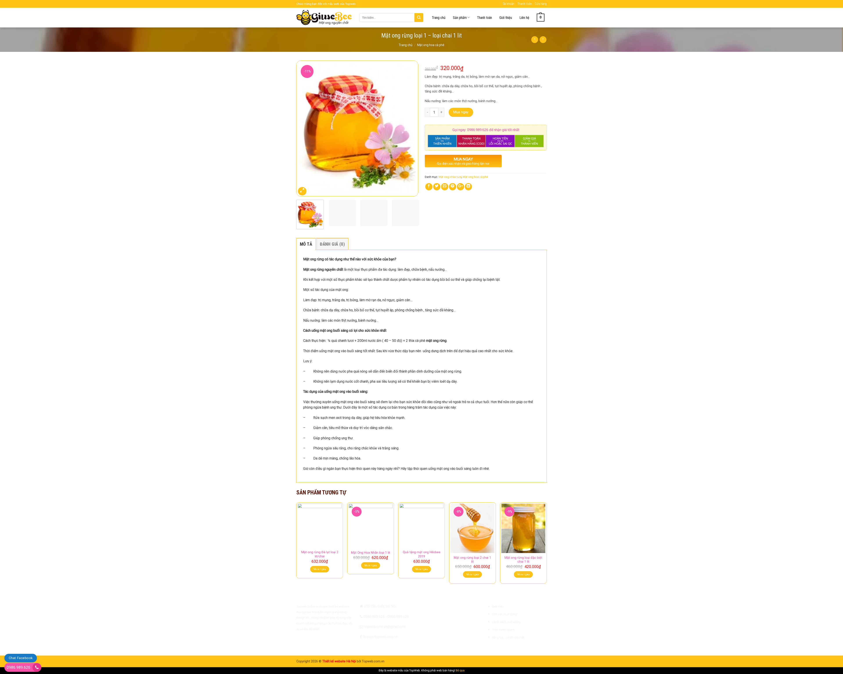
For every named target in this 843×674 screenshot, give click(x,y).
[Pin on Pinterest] (452, 186)
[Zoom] (302, 191)
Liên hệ (524, 18)
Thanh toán (524, 4)
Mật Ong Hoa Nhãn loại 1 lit (370, 553)
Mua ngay (461, 112)
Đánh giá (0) (332, 244)
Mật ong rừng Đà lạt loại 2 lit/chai (319, 554)
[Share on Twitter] (436, 186)
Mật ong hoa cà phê (430, 45)
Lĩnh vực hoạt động (504, 614)
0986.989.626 (18, 667)
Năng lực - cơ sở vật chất (508, 637)
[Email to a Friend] (444, 186)
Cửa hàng (541, 4)
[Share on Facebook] (428, 186)
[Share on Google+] (460, 186)
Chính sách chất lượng (506, 622)
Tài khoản (508, 4)
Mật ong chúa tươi (450, 176)
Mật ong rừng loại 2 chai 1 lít (472, 560)
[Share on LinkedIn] (468, 186)
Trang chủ (438, 18)
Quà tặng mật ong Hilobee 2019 (421, 554)
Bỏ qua (460, 670)
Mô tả (306, 244)
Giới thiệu (505, 18)
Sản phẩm (460, 18)
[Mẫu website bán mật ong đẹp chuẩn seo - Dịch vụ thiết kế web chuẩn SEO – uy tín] (324, 17)
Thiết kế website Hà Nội (339, 661)
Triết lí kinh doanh (503, 629)
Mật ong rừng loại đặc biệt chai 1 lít (523, 560)
